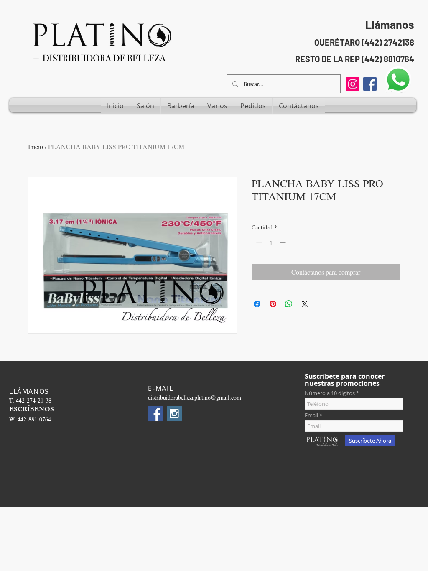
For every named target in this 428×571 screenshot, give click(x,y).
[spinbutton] (270, 242)
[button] (145, 106)
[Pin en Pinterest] (273, 304)
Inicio (35, 146)
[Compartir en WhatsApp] (289, 304)
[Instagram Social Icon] (174, 413)
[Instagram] (352, 84)
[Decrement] (258, 242)
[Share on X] (305, 304)
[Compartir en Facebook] (257, 304)
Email (311, 415)
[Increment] (283, 242)
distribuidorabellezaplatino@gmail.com (194, 397)
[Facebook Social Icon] (370, 84)
